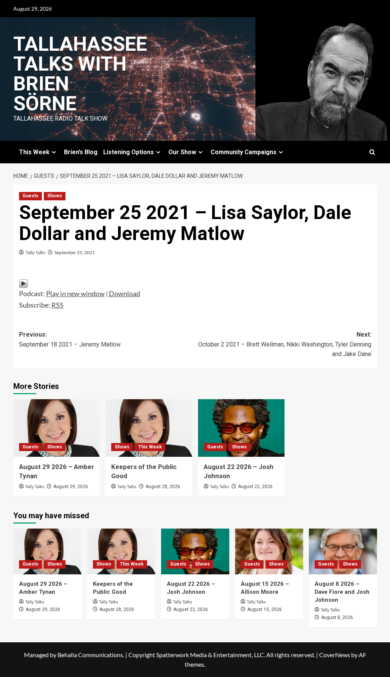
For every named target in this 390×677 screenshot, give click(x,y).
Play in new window (75, 293)
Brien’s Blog (81, 152)
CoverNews (334, 654)
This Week (150, 447)
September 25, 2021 (74, 252)
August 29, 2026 (70, 486)
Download (124, 293)
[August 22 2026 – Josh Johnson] (241, 428)
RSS (57, 305)
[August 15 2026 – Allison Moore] (269, 551)
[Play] (23, 283)
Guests (30, 195)
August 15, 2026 (264, 609)
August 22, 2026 (255, 486)
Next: (284, 344)
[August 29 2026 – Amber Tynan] (56, 428)
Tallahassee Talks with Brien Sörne (80, 73)
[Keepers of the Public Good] (148, 428)
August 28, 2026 (162, 486)
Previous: (70, 339)
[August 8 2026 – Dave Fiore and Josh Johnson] (343, 551)
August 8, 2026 (337, 617)
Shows (54, 195)
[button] (372, 152)
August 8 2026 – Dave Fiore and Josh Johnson (342, 591)
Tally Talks (35, 252)
